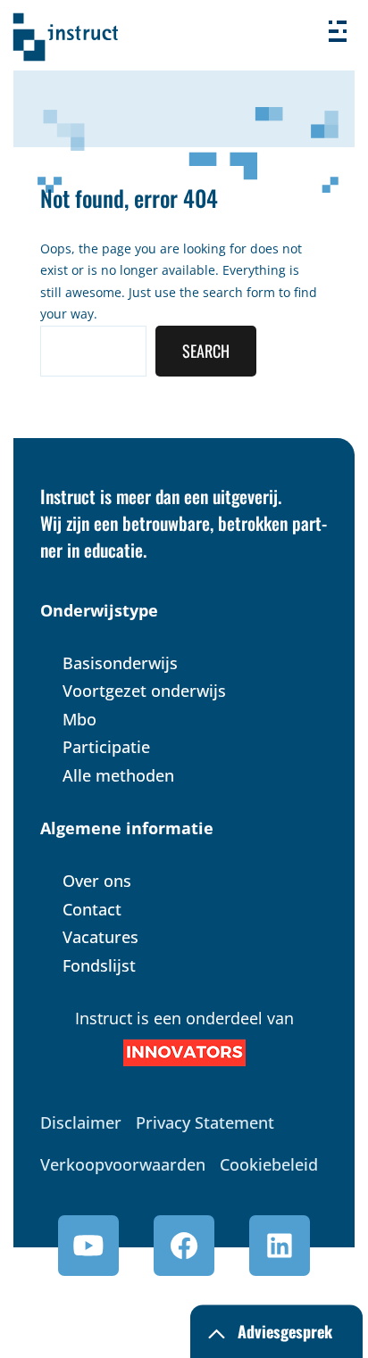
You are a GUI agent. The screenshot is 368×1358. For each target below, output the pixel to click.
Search (206, 350)
